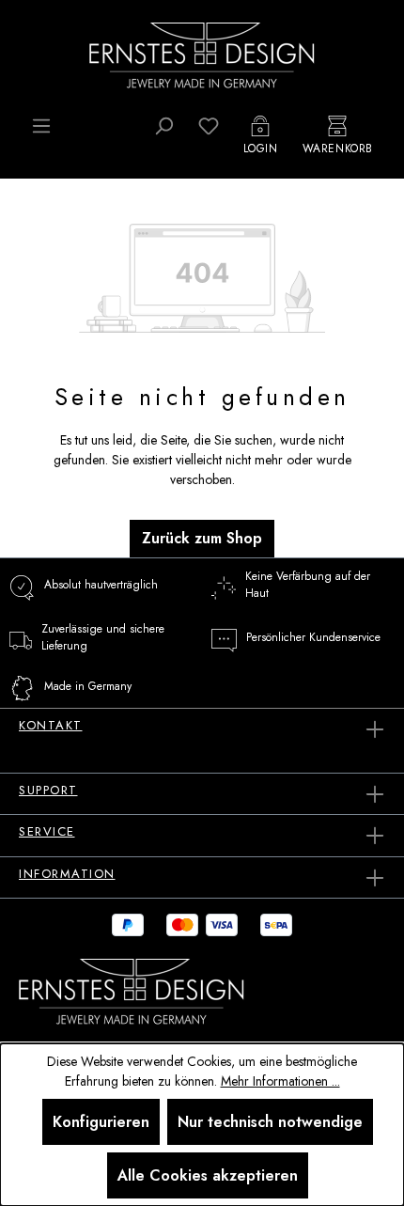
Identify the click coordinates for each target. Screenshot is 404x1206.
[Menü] (41, 126)
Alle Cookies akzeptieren (207, 1175)
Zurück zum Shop (202, 538)
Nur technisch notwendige (270, 1122)
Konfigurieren (101, 1122)
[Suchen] (163, 126)
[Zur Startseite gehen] (202, 53)
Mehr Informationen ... (280, 1081)
